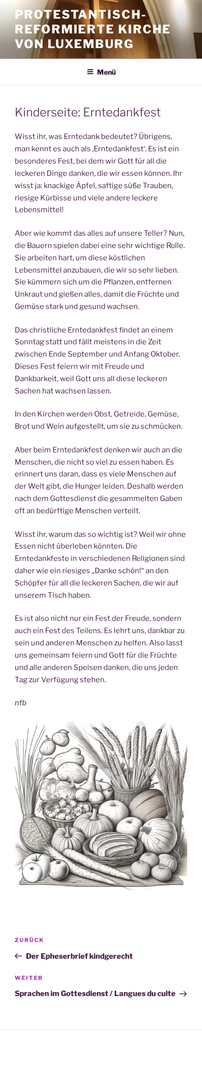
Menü (106, 72)
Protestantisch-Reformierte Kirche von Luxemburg (93, 29)
